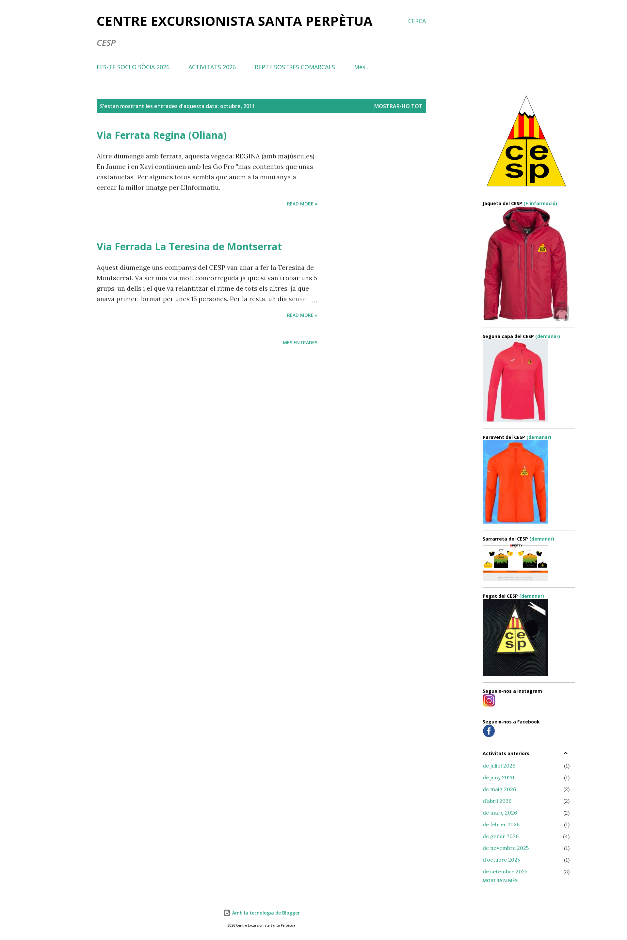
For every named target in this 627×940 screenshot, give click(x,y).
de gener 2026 (501, 836)
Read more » (302, 204)
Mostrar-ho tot (398, 106)
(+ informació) (540, 203)
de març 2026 (500, 812)
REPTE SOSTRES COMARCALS (295, 67)
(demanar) (547, 336)
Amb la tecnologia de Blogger (265, 913)
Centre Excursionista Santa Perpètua (235, 21)
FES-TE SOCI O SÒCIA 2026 (133, 67)
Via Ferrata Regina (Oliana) (162, 135)
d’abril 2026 (497, 801)
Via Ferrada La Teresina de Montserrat (189, 246)
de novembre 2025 (506, 848)
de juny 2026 (498, 777)
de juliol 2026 (499, 765)
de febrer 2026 (501, 824)
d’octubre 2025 (501, 859)
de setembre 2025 (505, 871)
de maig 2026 (499, 789)
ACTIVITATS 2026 (212, 67)
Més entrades (300, 342)
